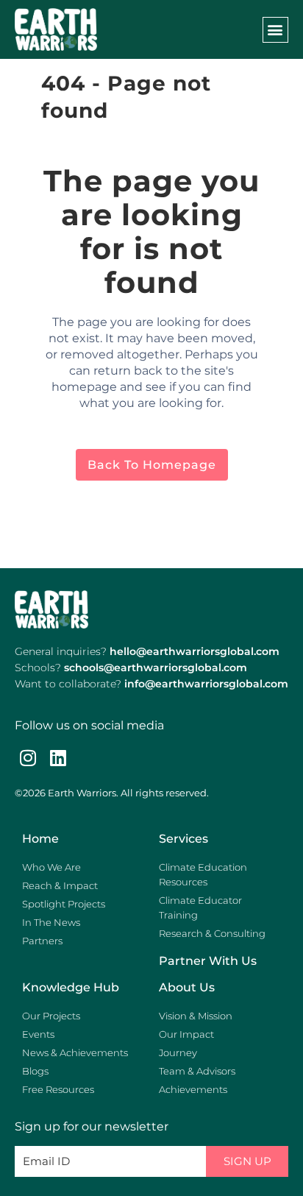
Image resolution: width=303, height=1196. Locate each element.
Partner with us (208, 961)
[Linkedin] (58, 758)
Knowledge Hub (70, 987)
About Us (187, 987)
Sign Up (247, 1161)
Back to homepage (152, 465)
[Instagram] (27, 758)
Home (40, 839)
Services (183, 839)
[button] (275, 30)
